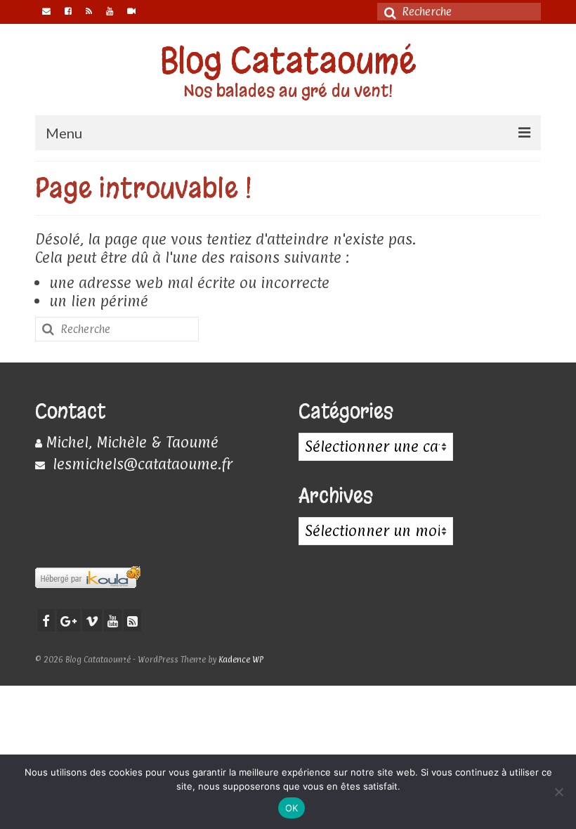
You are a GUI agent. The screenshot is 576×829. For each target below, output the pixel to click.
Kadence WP (240, 660)
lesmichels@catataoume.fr (140, 464)
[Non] (558, 792)
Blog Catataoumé (288, 61)
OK (292, 808)
